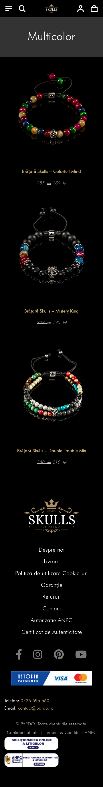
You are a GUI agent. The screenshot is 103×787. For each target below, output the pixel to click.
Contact (51, 608)
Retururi (51, 596)
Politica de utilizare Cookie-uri (51, 573)
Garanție (51, 584)
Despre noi (52, 549)
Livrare (52, 561)
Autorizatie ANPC (51, 620)
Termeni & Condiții (62, 732)
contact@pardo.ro (36, 708)
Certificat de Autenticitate (51, 631)
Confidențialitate (23, 732)
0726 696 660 (35, 700)
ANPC (90, 732)
